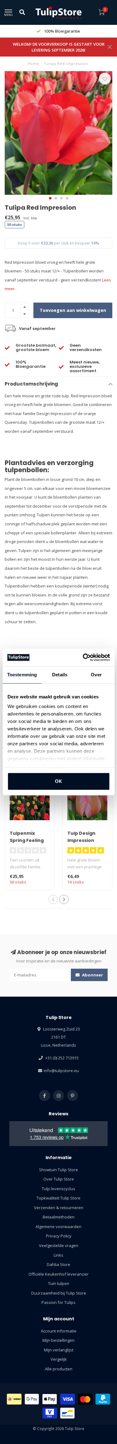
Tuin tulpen (58, 1283)
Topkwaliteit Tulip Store (58, 1198)
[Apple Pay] (49, 1399)
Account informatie (58, 1331)
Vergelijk (59, 1359)
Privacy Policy (58, 1236)
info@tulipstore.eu (61, 1070)
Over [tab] (96, 674)
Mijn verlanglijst (58, 1350)
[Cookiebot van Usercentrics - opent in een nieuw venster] (83, 657)
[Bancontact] (67, 1413)
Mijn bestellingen (58, 1340)
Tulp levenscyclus (58, 1188)
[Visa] (67, 1399)
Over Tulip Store (58, 1179)
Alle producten (58, 1369)
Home (33, 63)
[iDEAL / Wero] (14, 1399)
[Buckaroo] (49, 1413)
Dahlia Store (58, 1264)
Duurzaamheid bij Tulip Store (58, 1293)
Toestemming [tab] (22, 674)
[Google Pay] (32, 1399)
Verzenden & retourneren (58, 1207)
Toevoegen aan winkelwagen (73, 310)
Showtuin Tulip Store (58, 1169)
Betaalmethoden (59, 1217)
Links (58, 1255)
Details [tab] (59, 674)
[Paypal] (102, 1399)
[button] (50, 198)
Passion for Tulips (58, 1302)
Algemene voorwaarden (58, 1226)
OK (58, 781)
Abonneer (92, 975)
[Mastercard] (85, 1399)
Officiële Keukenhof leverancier (58, 1274)
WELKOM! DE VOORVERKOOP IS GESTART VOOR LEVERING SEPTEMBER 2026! (59, 47)
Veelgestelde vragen (58, 1245)
